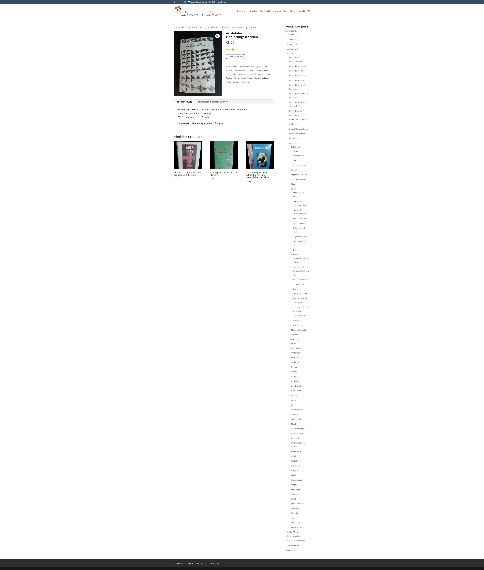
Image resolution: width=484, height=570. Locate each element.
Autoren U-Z (292, 49)
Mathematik (263, 70)
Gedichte (297, 289)
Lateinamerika (297, 409)
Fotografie (295, 376)
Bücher (198, 27)
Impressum (179, 563)
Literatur (294, 254)
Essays (294, 367)
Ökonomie (295, 438)
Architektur (296, 348)
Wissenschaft (296, 527)
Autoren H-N (292, 39)
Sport (293, 499)
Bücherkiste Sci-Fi (296, 111)
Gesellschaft (296, 386)
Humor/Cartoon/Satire (298, 129)
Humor (294, 395)
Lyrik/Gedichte (299, 316)
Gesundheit (296, 391)
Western (294, 334)
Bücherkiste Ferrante (298, 66)
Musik (293, 424)
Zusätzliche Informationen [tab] (213, 101)
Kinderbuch (294, 138)
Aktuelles (253, 11)
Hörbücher (293, 124)
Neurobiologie (297, 433)
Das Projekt (265, 11)
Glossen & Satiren (298, 179)
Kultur (293, 400)
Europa (294, 371)
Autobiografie (296, 353)
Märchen (297, 320)
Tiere (293, 518)
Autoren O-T (292, 44)
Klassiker (295, 184)
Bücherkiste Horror (297, 71)
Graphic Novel (299, 155)
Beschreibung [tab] (184, 101)
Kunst (293, 405)
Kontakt (301, 11)
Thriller (296, 250)
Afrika (293, 343)
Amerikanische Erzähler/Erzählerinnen (301, 271)
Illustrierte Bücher (297, 134)
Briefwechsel (296, 170)
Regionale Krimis (300, 236)
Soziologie (295, 494)
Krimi (293, 189)
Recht (293, 475)
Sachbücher (210, 27)
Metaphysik (252, 78)
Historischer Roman (301, 294)
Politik (220, 27)
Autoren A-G (240, 70)
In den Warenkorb (235, 56)
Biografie (295, 357)
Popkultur (295, 461)
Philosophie (231, 74)
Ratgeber (295, 470)
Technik (294, 513)
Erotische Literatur (301, 279)
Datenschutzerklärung (196, 563)
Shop (292, 11)
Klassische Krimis (300, 218)
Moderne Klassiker (299, 330)
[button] (217, 36)
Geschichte (295, 381)
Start (176, 27)
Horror (296, 160)
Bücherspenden (280, 11)
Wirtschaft (295, 522)
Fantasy (296, 151)
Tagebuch (295, 508)
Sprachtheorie (297, 503)
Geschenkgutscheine (296, 540)
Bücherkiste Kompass (298, 75)
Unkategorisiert (291, 550)
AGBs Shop (214, 563)
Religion (294, 484)
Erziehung (295, 362)
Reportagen (296, 489)
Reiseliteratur (297, 480)
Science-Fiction (299, 165)
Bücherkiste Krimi (296, 80)
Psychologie (296, 465)
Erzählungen (251, 70)
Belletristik (295, 147)
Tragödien (297, 325)
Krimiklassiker (299, 223)
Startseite (241, 11)
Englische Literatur (299, 174)
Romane (292, 143)
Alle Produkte (187, 27)
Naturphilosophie (298, 428)
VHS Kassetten (293, 545)
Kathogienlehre (239, 78)
